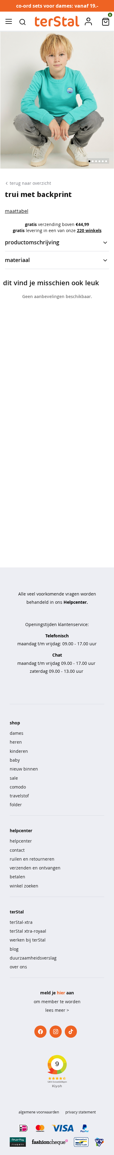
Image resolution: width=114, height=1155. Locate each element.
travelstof (19, 796)
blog (14, 949)
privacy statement (80, 1111)
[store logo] (57, 21)
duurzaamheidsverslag (33, 958)
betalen (17, 877)
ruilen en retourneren (32, 859)
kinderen (19, 751)
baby (15, 760)
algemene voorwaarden (39, 1111)
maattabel (16, 211)
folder (16, 804)
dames (16, 733)
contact (17, 850)
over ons (18, 967)
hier (61, 993)
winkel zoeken (24, 886)
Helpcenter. (76, 602)
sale (14, 778)
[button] (22, 21)
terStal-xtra (21, 922)
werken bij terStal (28, 940)
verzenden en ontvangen (35, 868)
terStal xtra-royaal (28, 931)
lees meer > (57, 1010)
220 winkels (89, 230)
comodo (18, 787)
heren (16, 742)
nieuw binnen (24, 769)
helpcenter (21, 841)
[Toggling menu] (8, 21)
